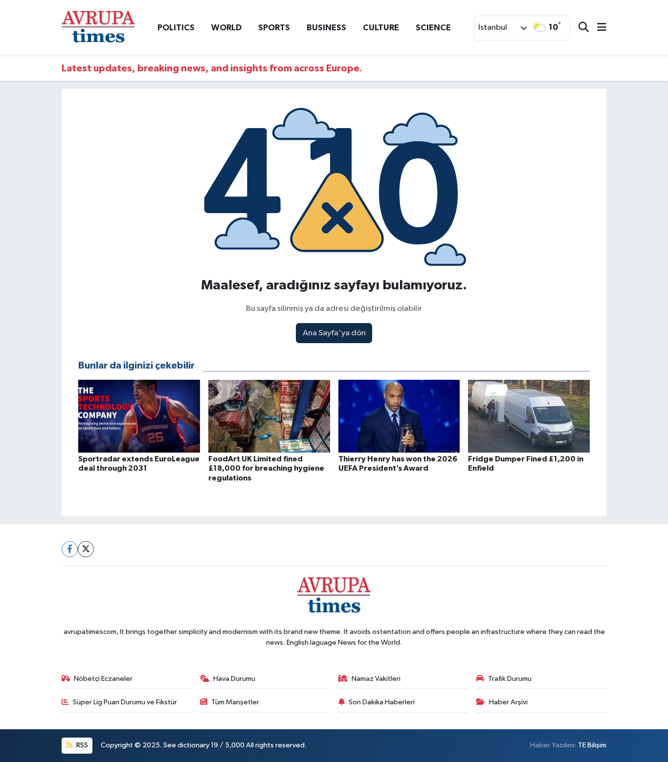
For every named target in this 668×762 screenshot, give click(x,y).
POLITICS (176, 27)
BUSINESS (326, 27)
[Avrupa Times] (98, 28)
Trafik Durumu (510, 678)
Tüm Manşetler (235, 702)
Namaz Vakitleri (376, 678)
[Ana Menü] (597, 28)
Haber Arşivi (508, 702)
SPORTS (274, 27)
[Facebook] (70, 549)
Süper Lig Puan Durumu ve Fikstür (125, 702)
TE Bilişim (592, 745)
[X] (86, 549)
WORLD (226, 27)
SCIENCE (433, 27)
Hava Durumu (234, 678)
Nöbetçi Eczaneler (103, 678)
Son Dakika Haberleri (382, 702)
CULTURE (381, 27)
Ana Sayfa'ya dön (334, 333)
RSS (81, 745)
